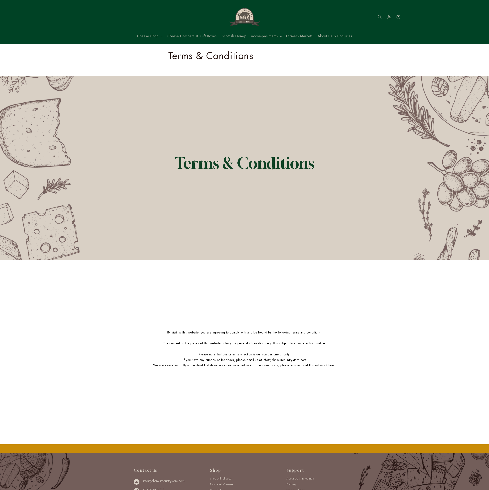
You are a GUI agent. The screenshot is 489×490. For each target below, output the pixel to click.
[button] (149, 36)
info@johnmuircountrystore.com (284, 360)
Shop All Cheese (221, 478)
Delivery (292, 484)
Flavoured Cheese (221, 484)
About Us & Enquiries (300, 478)
